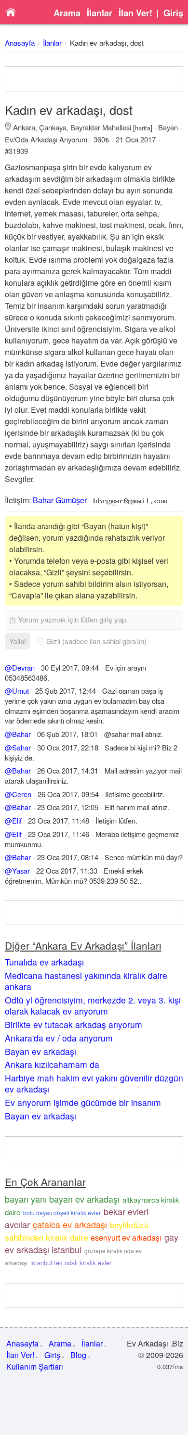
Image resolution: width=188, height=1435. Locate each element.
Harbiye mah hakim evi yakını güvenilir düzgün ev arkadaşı (94, 1083)
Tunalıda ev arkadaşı (44, 962)
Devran (23, 667)
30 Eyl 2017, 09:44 (70, 667)
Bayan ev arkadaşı (40, 1051)
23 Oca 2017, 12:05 (67, 807)
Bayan (168, 127)
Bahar (21, 734)
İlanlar (99, 13)
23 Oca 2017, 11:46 (58, 834)
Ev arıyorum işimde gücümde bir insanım (83, 1102)
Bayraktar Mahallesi (100, 127)
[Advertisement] (94, 79)
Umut (20, 691)
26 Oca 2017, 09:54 (68, 794)
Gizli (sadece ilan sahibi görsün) (96, 641)
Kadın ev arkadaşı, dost (107, 43)
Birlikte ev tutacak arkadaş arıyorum (73, 1024)
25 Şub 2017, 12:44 (65, 691)
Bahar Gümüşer (60, 500)
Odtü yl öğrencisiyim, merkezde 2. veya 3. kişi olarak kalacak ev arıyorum (93, 1005)
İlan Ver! (135, 13)
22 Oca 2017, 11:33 (66, 870)
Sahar (21, 747)
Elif (17, 820)
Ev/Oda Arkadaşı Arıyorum (46, 139)
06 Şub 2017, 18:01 (67, 734)
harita (142, 127)
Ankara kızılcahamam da (52, 1064)
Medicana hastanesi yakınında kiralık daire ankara (86, 980)
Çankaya (53, 127)
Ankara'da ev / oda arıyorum (59, 1038)
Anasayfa (20, 43)
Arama (67, 13)
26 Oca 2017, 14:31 (67, 770)
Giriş (173, 13)
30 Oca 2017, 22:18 (67, 747)
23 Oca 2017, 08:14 (67, 857)
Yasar (21, 870)
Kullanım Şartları (34, 1366)
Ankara (24, 127)
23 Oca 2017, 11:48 (58, 820)
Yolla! (17, 641)
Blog (78, 1354)
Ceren (21, 794)
